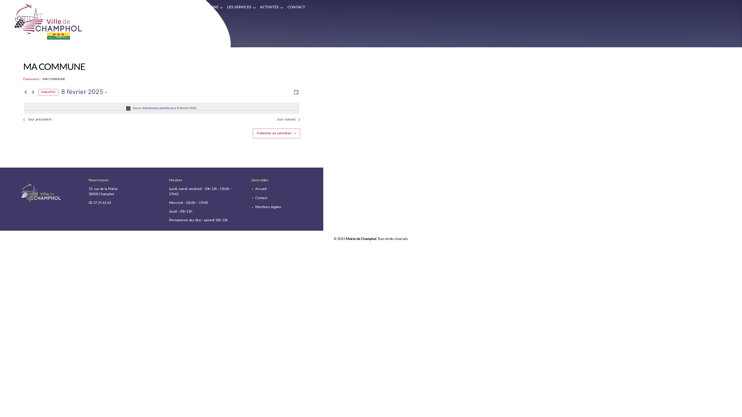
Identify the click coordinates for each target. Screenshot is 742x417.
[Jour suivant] (33, 92)
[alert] (161, 108)
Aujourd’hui (48, 92)
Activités (269, 7)
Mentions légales (268, 207)
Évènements (31, 79)
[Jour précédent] (25, 92)
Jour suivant (286, 119)
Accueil (260, 189)
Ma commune (205, 7)
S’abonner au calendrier (274, 133)
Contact (296, 7)
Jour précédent (39, 119)
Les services (239, 7)
